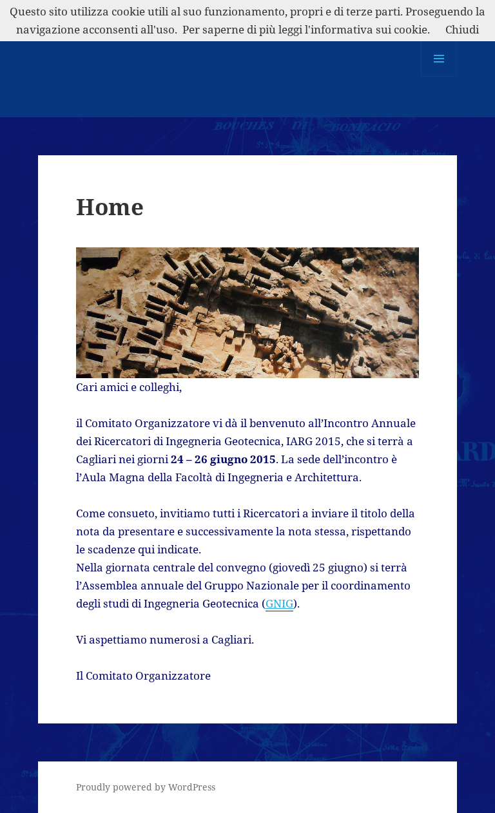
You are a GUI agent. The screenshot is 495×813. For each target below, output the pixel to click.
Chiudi (462, 29)
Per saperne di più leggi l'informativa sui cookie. (306, 29)
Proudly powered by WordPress (145, 787)
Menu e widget (439, 76)
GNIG (279, 603)
